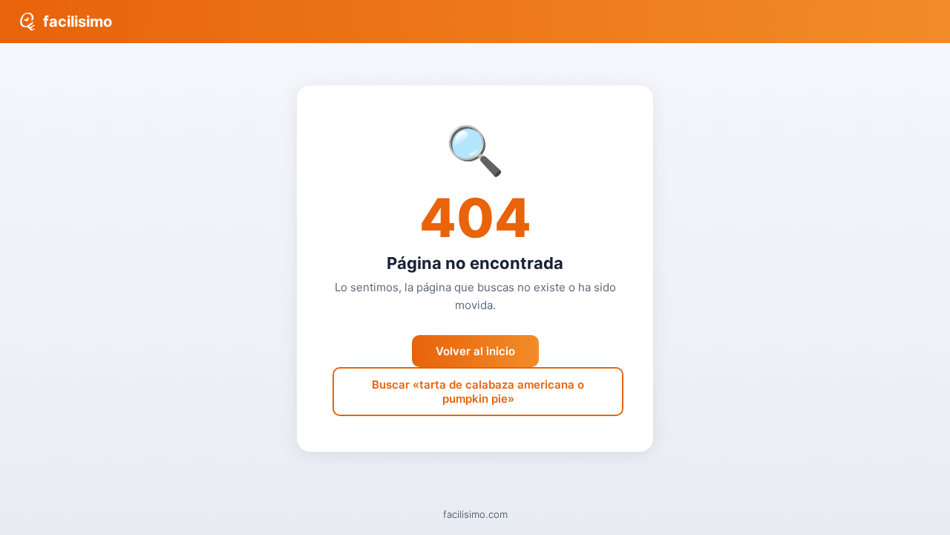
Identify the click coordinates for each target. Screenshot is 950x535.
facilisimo (77, 21)
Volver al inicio (475, 351)
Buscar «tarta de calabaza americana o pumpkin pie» (478, 391)
